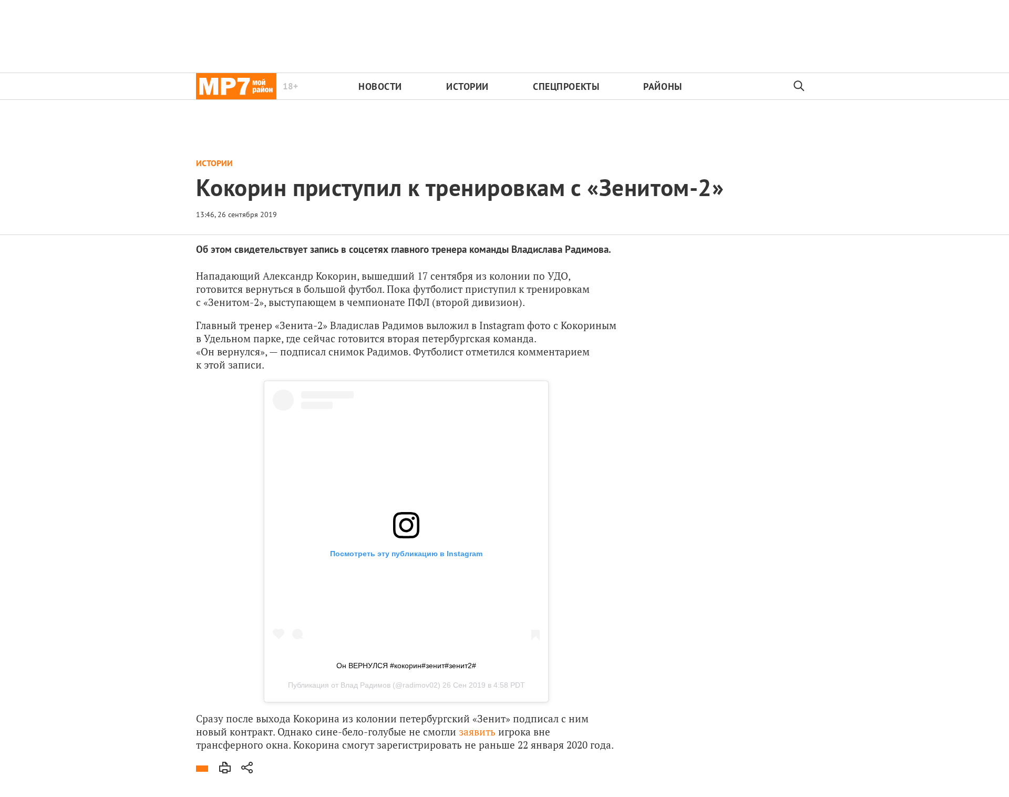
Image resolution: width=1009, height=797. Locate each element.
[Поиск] (799, 86)
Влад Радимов (365, 685)
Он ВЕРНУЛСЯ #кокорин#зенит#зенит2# (406, 665)
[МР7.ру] (236, 86)
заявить (477, 731)
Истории (467, 86)
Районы (662, 86)
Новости (380, 86)
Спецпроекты (566, 86)
